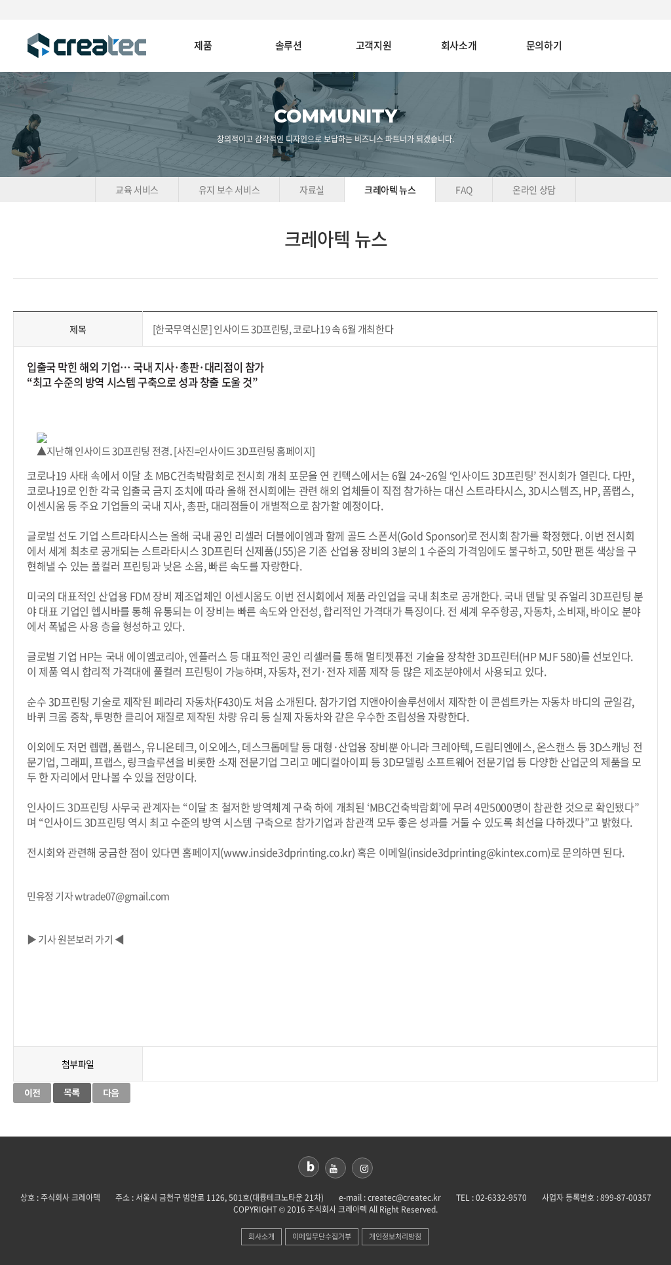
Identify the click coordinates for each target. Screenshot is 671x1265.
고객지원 (373, 45)
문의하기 (544, 45)
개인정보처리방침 (395, 1236)
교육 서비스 (137, 189)
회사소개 (458, 45)
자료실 (311, 189)
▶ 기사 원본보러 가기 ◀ (75, 939)
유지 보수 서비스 (229, 189)
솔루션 (288, 45)
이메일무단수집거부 (321, 1236)
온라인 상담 (534, 189)
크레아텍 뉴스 (389, 189)
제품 (203, 45)
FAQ (463, 189)
